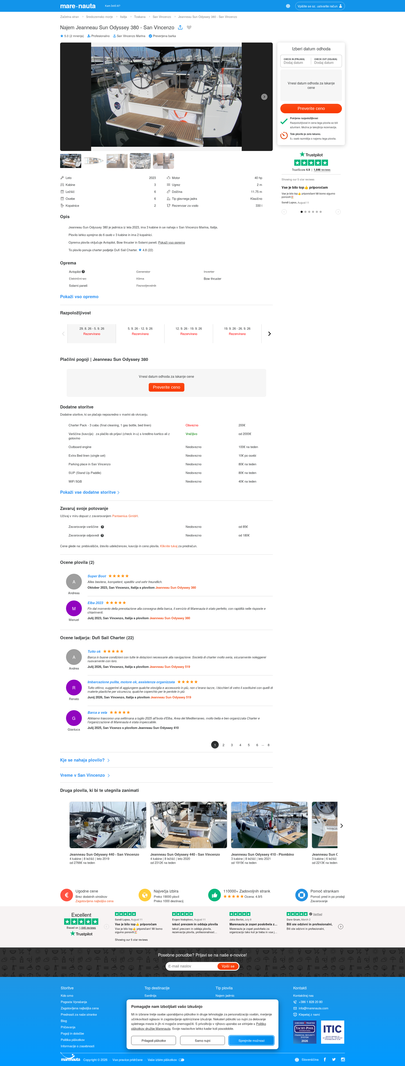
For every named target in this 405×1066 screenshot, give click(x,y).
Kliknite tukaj (168, 546)
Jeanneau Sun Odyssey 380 (175, 587)
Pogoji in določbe (72, 1033)
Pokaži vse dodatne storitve (88, 492)
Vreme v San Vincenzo (83, 775)
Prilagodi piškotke (154, 1040)
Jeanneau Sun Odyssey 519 (170, 666)
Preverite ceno (166, 387)
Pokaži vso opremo (171, 242)
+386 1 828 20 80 (311, 1001)
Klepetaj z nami (309, 1014)
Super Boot (97, 576)
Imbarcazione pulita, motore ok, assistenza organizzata (131, 681)
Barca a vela (97, 712)
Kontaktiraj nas (303, 995)
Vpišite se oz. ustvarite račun (318, 6)
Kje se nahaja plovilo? (83, 760)
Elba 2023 (95, 602)
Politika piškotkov (73, 1039)
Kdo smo (67, 995)
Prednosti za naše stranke (79, 1014)
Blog (64, 1020)
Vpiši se (228, 966)
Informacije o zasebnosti (77, 1046)
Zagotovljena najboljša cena (94, 901)
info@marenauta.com (313, 1008)
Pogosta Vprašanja (74, 1001)
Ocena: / (253, 896)
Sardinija (150, 995)
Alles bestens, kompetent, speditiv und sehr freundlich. (125, 582)
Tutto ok (94, 651)
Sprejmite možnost (252, 1040)
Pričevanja (68, 1027)
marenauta (78, 5)
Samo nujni (202, 1040)
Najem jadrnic (225, 995)
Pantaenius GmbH (125, 516)
